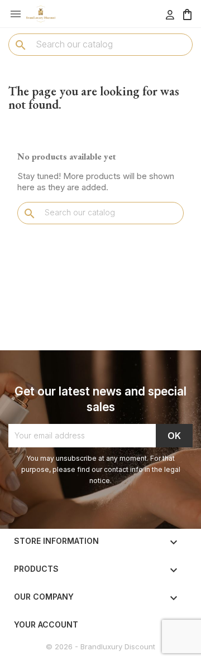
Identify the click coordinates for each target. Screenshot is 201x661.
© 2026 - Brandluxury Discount (100, 646)
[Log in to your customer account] (170, 14)
